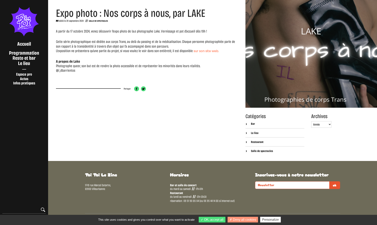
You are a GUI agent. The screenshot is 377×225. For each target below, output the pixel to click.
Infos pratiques (24, 83)
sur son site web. (206, 51)
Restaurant (257, 142)
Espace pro (24, 74)
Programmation (24, 53)
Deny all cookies (244, 219)
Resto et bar (24, 58)
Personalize (270, 219)
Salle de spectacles (98, 21)
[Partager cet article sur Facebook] (136, 88)
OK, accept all (213, 219)
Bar (252, 124)
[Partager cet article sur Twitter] (143, 88)
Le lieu (24, 63)
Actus (24, 78)
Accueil (24, 44)
